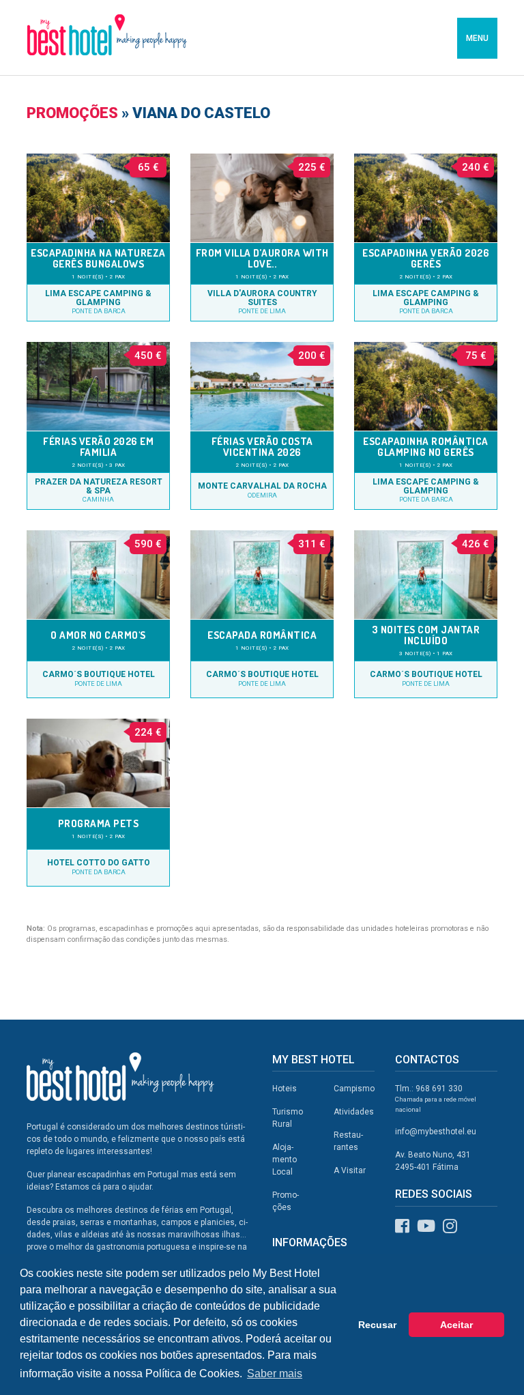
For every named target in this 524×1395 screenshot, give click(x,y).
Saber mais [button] (274, 1373)
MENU (477, 38)
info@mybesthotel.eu (435, 1131)
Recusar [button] (377, 1324)
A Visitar (350, 1170)
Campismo (354, 1088)
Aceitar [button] (456, 1324)
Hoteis (284, 1088)
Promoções (72, 112)
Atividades (354, 1112)
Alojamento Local (284, 1159)
